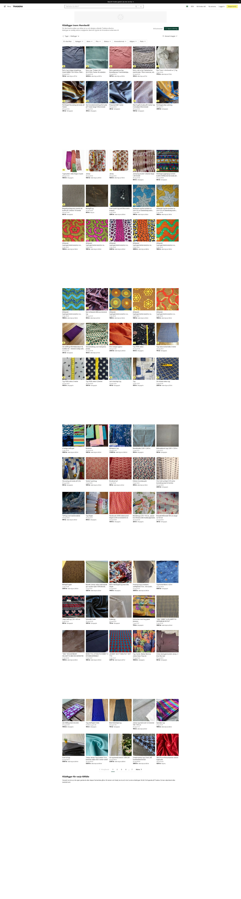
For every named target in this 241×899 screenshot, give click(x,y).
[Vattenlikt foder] (97, 606)
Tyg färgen (89, 516)
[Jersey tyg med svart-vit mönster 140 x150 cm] (144, 710)
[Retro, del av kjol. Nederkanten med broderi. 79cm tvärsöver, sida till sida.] (144, 57)
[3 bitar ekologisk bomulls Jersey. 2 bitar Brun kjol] (167, 641)
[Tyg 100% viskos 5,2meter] (97, 369)
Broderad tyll (113, 481)
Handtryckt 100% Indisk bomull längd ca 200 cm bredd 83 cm (119, 516)
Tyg (134, 381)
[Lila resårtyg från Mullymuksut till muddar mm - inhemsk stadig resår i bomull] (73, 334)
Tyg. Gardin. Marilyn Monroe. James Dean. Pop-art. (142, 655)
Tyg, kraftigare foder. (93, 723)
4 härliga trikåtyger (68, 448)
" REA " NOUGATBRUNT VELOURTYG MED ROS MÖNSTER (72, 655)
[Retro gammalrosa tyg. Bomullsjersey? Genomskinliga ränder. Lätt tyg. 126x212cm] (120, 57)
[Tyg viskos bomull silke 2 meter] (167, 334)
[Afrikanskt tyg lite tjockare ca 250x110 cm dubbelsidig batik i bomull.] (144, 196)
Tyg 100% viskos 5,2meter (94, 381)
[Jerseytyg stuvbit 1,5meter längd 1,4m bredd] (144, 161)
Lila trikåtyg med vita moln (70, 723)
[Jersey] (97, 161)
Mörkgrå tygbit (67, 584)
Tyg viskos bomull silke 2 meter (166, 347)
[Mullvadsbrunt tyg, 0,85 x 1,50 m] (167, 435)
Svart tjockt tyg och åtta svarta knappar (119, 209)
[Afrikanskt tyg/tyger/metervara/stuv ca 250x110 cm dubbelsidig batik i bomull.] (73, 230)
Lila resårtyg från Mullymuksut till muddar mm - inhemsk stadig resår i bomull (73, 348)
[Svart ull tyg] (73, 745)
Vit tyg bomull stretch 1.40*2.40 (119, 757)
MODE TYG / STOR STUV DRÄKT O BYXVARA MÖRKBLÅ (97, 655)
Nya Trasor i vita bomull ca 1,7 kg (166, 70)
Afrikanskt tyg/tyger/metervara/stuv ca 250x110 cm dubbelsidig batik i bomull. (72, 244)
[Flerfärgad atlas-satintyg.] (167, 92)
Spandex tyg (160, 723)
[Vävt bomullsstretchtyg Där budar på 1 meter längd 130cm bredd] (97, 92)
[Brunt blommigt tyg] (120, 710)
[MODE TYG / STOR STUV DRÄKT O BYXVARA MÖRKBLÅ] (97, 641)
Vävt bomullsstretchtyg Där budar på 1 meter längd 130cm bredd (96, 106)
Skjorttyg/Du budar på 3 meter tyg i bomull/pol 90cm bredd (144, 106)
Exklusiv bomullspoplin (140, 481)
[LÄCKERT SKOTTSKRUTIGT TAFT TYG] (120, 641)
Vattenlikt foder (91, 619)
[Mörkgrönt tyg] (120, 435)
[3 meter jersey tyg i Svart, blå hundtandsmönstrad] (144, 745)
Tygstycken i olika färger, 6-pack (72, 174)
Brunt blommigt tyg (115, 723)
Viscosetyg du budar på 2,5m (71, 481)
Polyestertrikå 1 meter (116, 105)
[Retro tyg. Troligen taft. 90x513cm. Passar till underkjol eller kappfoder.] (97, 57)
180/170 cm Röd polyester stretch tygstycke (167, 758)
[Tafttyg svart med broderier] (73, 503)
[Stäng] (239, 2)
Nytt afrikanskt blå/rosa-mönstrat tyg (96, 313)
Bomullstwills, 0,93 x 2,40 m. (142, 448)
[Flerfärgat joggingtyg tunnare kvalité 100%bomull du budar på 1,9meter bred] (167, 161)
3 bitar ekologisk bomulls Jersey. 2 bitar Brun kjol (167, 655)
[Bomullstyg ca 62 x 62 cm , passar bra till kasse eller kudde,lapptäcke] (144, 503)
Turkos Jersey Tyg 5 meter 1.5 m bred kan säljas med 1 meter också (97, 758)
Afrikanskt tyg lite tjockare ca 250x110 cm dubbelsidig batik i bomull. (142, 209)
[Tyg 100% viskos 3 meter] (73, 369)
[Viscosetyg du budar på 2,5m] (73, 468)
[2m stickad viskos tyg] (167, 369)
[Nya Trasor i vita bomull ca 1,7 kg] (167, 57)
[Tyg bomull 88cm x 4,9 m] (167, 572)
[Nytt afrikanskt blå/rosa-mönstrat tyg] (97, 299)
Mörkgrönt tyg (114, 448)
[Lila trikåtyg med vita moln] (73, 710)
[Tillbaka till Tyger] (63, 36)
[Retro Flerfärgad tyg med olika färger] (120, 572)
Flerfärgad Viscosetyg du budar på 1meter (73, 106)
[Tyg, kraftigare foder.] (97, 710)
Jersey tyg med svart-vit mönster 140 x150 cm (143, 724)
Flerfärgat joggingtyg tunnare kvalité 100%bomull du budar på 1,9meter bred (166, 175)
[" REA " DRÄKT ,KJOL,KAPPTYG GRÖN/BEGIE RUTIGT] (167, 606)
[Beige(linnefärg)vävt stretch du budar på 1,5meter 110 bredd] (73, 196)
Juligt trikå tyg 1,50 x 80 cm (71, 619)
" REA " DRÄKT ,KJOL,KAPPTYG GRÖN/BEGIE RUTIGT (166, 620)
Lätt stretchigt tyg (115, 381)
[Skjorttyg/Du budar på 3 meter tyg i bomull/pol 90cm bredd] (144, 92)
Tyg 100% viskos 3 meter (70, 381)
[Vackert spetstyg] (97, 468)
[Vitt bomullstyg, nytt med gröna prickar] (97, 334)
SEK (192, 6)
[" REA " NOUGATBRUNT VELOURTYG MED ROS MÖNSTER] (73, 641)
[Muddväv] (97, 435)
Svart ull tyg (66, 757)
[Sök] (136, 6)
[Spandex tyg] (167, 710)
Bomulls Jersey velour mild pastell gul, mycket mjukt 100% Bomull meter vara (96, 586)
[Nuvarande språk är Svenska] (187, 6)
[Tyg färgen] (97, 503)
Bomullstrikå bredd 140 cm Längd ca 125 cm (166, 516)
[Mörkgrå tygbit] (73, 572)
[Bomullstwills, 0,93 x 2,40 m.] (144, 435)
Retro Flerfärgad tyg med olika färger (119, 585)
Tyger (67, 36)
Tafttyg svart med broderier (71, 516)
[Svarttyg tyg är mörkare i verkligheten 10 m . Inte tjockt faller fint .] (144, 572)
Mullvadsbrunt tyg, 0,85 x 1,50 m (166, 448)
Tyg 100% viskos (138, 347)
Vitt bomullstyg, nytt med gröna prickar (96, 347)
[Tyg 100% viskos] (144, 334)
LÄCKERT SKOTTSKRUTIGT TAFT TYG (120, 655)
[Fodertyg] (120, 606)
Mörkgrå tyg (90, 208)
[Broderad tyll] (120, 468)
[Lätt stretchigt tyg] (120, 369)
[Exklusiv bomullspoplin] (144, 468)
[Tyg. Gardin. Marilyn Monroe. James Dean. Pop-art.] (144, 641)
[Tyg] (144, 369)
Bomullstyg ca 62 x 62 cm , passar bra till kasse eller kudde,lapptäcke (144, 516)
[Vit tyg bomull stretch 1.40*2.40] (120, 745)
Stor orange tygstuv (115, 347)
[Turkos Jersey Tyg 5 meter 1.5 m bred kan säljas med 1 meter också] (97, 745)
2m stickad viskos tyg (163, 381)
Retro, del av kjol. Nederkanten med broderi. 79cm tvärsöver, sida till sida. (144, 71)
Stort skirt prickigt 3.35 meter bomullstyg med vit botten (165, 482)
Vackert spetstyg (91, 481)
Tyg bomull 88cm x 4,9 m (164, 584)
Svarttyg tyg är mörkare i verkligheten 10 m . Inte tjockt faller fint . (142, 586)
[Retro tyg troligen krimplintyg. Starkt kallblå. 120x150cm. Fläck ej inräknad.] (73, 57)
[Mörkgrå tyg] (97, 196)
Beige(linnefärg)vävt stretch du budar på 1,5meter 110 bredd (72, 209)
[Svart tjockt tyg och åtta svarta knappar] (120, 196)
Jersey (88, 174)
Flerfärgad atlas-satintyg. (164, 105)
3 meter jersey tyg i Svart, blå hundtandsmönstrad (142, 758)
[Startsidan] (18, 6)
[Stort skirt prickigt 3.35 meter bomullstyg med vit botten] (167, 468)
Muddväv (89, 448)
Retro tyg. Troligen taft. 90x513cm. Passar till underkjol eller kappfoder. (95, 71)
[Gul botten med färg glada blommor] (144, 606)
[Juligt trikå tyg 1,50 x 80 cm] (73, 606)
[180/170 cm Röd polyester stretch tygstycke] (167, 745)
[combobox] (101, 6)
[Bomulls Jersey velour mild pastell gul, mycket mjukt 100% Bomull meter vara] (97, 572)
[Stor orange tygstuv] (120, 334)
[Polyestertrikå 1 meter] (120, 92)
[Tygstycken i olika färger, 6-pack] (73, 161)
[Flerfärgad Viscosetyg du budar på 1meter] (73, 92)
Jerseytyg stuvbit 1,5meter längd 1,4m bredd (143, 175)
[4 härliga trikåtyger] (73, 435)
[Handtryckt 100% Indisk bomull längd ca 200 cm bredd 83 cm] (120, 503)
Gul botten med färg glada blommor (141, 620)
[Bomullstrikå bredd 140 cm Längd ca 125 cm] (167, 503)
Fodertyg (112, 619)
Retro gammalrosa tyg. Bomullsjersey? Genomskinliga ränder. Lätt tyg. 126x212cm (118, 71)
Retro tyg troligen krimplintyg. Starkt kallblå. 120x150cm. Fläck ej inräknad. (73, 71)
